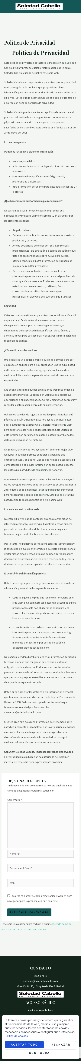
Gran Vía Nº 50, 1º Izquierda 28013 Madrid (40, 986)
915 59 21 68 (40, 976)
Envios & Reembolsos (40, 1010)
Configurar (40, 1052)
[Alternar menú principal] (40, 19)
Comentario (14, 799)
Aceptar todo (24, 1044)
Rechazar (60, 1044)
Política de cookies (16, 1035)
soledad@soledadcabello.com (40, 981)
